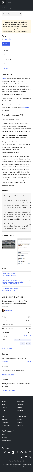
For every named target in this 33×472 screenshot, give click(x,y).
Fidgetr (4, 78)
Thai (7, 448)
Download (6, 43)
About (4, 401)
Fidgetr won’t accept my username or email (9, 274)
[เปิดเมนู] (30, 2)
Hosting (4, 407)
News (3, 404)
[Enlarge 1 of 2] (13, 240)
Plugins (19, 407)
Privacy (4, 410)
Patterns (20, 410)
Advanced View (7, 348)
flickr (16, 340)
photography (22, 340)
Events (19, 419)
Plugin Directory (6, 8)
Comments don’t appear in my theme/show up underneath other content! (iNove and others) (12, 282)
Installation (7, 59)
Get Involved (21, 416)
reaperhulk (7, 39)
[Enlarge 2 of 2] (29, 240)
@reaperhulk (25, 107)
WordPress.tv (7, 425)
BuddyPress (6, 440)
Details (6, 50)
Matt (4, 434)
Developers (5, 422)
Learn (3, 416)
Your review (5, 361)
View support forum (8, 375)
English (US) (27, 336)
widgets (28, 343)
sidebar (23, 343)
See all (29, 361)
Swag (20, 425)
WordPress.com (8, 431)
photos (29, 340)
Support (6, 68)
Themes (20, 404)
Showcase (20, 401)
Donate (20, 422)
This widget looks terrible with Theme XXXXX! (10, 289)
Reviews (6, 55)
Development (8, 64)
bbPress (5, 437)
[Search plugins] (20, 14)
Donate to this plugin (8, 390)
